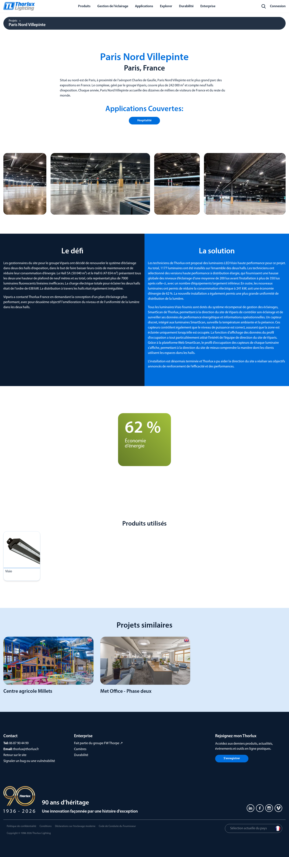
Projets (13, 20)
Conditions (46, 826)
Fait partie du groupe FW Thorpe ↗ (98, 743)
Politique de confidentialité (21, 826)
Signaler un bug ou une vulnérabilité (29, 761)
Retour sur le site (14, 755)
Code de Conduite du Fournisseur (117, 826)
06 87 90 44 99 (19, 743)
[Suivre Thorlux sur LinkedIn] (250, 808)
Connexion (278, 6)
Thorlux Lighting (41, 833)
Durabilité (81, 755)
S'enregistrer (232, 758)
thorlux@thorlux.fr (26, 749)
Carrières (80, 749)
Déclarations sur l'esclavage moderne (75, 826)
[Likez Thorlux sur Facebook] (259, 808)
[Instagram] (269, 808)
